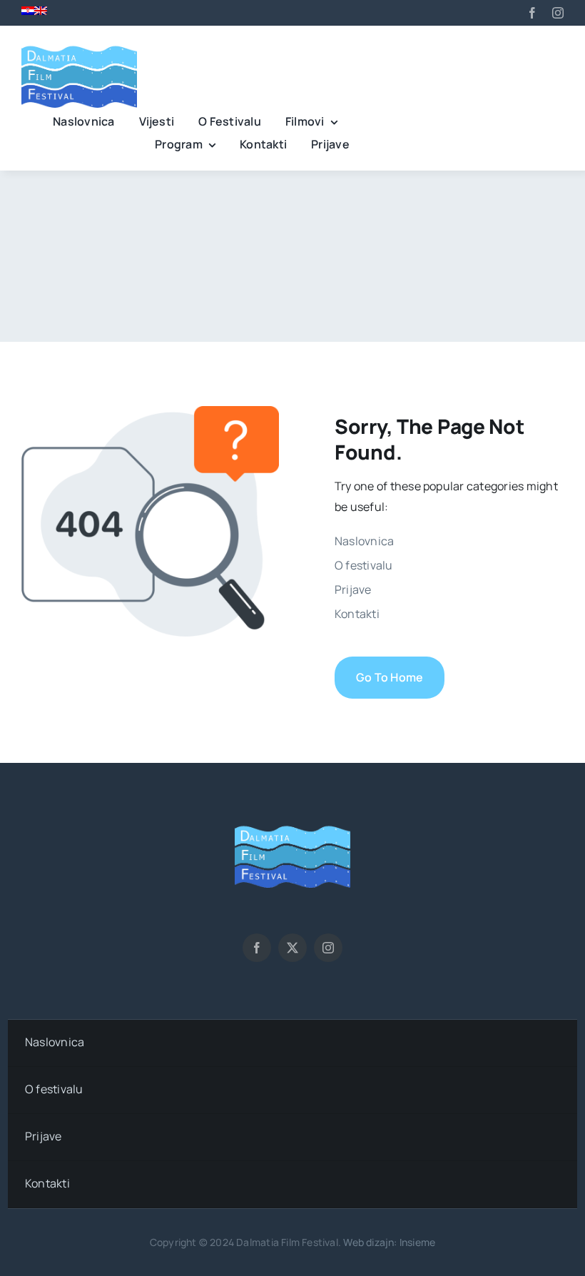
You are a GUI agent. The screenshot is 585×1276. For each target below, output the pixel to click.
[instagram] (558, 13)
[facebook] (532, 13)
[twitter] (292, 947)
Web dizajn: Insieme (389, 1242)
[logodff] (79, 46)
